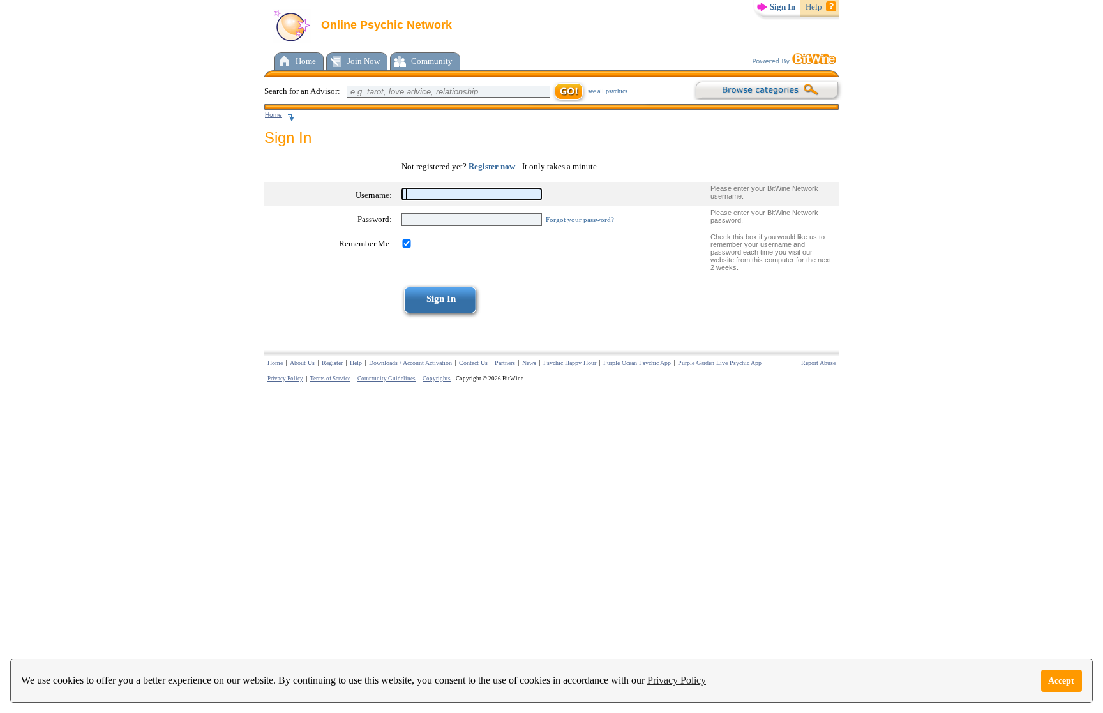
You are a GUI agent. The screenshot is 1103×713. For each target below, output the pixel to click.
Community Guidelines (386, 378)
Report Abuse (818, 362)
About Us (302, 362)
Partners (505, 362)
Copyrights (437, 378)
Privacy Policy (676, 680)
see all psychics (607, 90)
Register (332, 362)
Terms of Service (330, 378)
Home (306, 61)
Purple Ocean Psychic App (637, 362)
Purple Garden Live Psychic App (720, 362)
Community (432, 61)
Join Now (363, 61)
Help (814, 6)
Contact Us (473, 362)
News (529, 362)
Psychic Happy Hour (569, 362)
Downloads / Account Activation (410, 362)
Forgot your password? (580, 219)
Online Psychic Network (385, 25)
